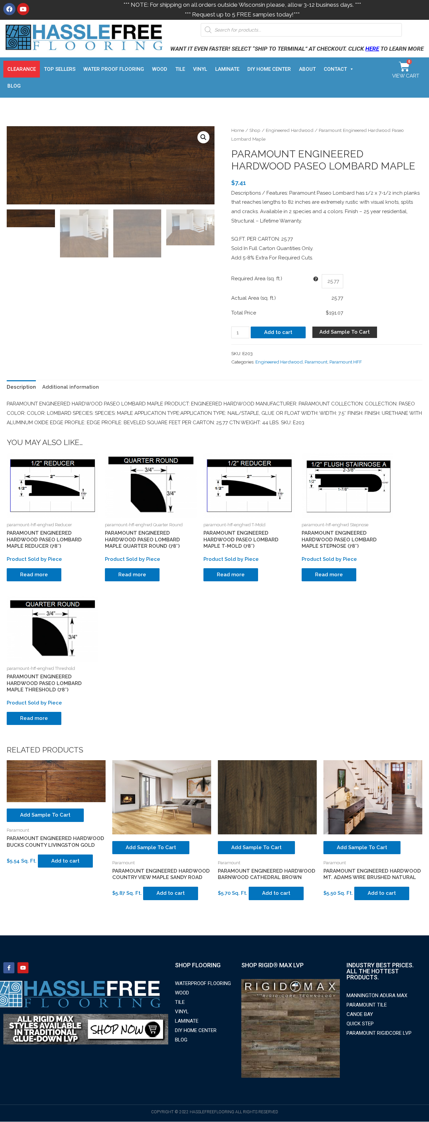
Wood (159, 69)
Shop (254, 130)
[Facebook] (9, 9)
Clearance (21, 69)
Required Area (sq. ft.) (256, 279)
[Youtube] (23, 9)
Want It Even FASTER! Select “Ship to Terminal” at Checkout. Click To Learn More (297, 48)
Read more (34, 575)
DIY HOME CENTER (269, 69)
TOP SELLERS (59, 69)
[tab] (21, 387)
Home (237, 130)
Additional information (70, 387)
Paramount (316, 361)
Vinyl (200, 69)
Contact (335, 69)
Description (21, 387)
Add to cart (278, 332)
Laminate (227, 69)
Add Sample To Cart (344, 332)
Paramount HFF (345, 361)
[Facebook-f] (8, 967)
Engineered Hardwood (289, 130)
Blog (14, 86)
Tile (180, 69)
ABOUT (307, 69)
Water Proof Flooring (113, 69)
